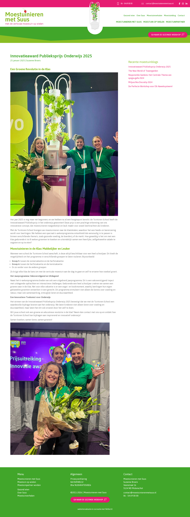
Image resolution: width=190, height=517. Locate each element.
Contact (181, 15)
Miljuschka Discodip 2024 (140, 82)
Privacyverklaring (78, 479)
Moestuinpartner (175, 22)
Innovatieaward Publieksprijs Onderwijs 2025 (149, 67)
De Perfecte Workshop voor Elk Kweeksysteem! (150, 86)
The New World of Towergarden (143, 71)
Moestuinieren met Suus (129, 22)
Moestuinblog (170, 15)
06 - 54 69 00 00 (126, 3)
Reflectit (109, 509)
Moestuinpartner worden (29, 485)
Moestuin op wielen (153, 22)
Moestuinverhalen (154, 15)
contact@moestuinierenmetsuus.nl (160, 3)
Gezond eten (129, 15)
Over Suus (140, 15)
